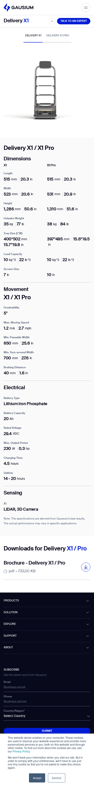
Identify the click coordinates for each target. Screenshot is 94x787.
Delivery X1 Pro (57, 35)
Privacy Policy (21, 751)
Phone (8, 696)
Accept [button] (37, 778)
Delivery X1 (33, 35)
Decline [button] (56, 778)
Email (7, 682)
